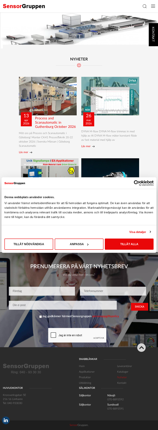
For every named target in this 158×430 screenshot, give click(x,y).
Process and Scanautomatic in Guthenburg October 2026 (55, 123)
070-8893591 (115, 408)
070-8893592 (115, 399)
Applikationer (87, 371)
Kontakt (121, 383)
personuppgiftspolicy (105, 316)
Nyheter (122, 377)
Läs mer (23, 152)
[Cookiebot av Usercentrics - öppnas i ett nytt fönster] (137, 183)
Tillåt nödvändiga (28, 244)
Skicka (139, 306)
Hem (82, 366)
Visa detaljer (137, 231)
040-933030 (14, 403)
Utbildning (85, 383)
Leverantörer (124, 366)
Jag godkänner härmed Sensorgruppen (80, 316)
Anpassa (77, 244)
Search (144, 6)
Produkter (85, 377)
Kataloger (122, 371)
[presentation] (77, 335)
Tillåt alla (129, 244)
